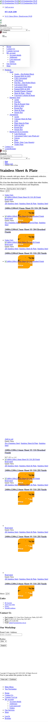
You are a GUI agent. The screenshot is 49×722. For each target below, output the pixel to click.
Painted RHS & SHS (22, 89)
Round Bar (18, 108)
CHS (16, 121)
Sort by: (3, 189)
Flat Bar (17, 102)
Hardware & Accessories (19, 132)
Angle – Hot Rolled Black (24, 74)
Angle (16, 100)
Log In (7, 716)
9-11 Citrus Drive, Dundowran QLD (18, 16)
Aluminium (14, 115)
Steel (11, 72)
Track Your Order (10, 604)
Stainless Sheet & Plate (27, 204)
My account (11, 53)
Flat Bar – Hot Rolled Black (24, 83)
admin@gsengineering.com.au (17, 623)
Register (8, 718)
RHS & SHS (19, 106)
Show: (2, 191)
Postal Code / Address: (8, 632)
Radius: (3, 639)
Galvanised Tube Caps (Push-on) (26, 136)
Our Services (11, 64)
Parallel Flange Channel (23, 91)
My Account (8, 603)
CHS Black (18, 80)
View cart (4, 679)
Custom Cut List (13, 51)
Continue (13, 679)
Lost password (15, 59)
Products (8, 70)
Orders (12, 62)
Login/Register (10, 149)
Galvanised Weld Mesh (23, 87)
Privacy (7, 606)
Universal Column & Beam (24, 95)
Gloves (17, 138)
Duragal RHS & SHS (22, 76)
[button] (3, 25)
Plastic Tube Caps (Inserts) (24, 142)
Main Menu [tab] (9, 687)
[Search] (29, 30)
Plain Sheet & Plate (21, 123)
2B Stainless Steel (11, 204)
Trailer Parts (18, 144)
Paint (16, 140)
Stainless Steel (15, 98)
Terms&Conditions (10, 608)
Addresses (13, 57)
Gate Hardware (20, 134)
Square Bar (18, 112)
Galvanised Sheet (20, 85)
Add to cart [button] (9, 439)
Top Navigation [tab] (11, 689)
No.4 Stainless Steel (12, 223)
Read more (9, 199)
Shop (8, 66)
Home (9, 47)
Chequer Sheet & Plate (22, 119)
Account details (15, 55)
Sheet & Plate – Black (22, 93)
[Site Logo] (18, 1)
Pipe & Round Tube (21, 104)
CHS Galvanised (20, 78)
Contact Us (11, 49)
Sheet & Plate (19, 110)
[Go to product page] (27, 216)
